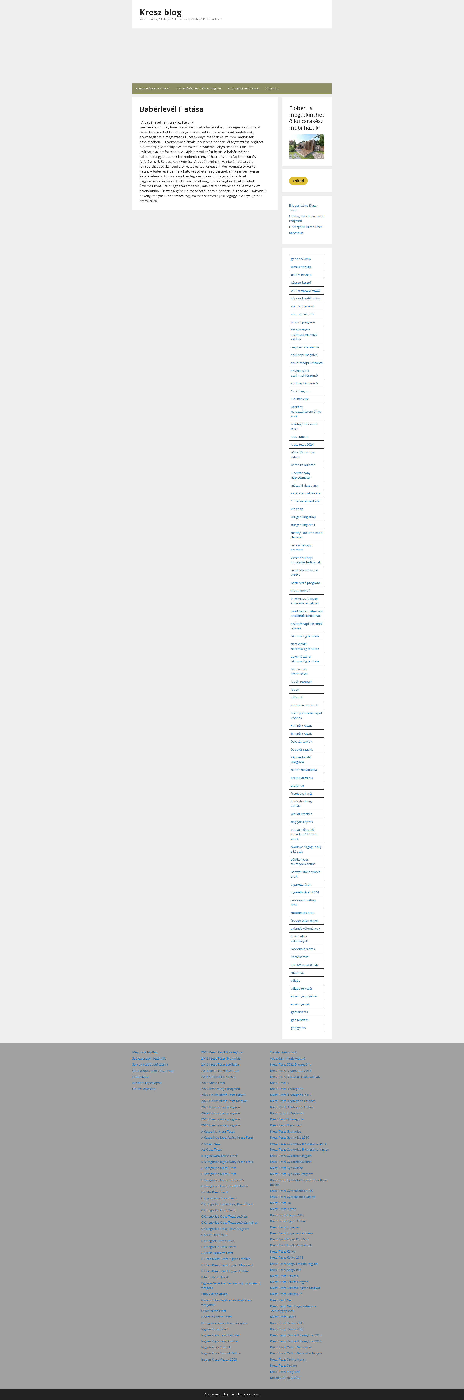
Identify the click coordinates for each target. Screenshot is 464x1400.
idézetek (297, 697)
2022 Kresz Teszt (213, 1083)
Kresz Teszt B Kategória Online (292, 1107)
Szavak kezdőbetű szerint (150, 1064)
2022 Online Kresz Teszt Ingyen (223, 1095)
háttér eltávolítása (304, 770)
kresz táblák (299, 436)
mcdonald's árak (303, 949)
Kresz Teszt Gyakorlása (286, 1168)
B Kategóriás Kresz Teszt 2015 (222, 1180)
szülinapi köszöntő (304, 383)
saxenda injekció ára (305, 493)
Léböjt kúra (140, 1076)
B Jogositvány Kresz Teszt (152, 88)
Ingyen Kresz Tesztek (216, 1347)
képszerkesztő (301, 282)
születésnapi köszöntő (307, 363)
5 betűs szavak (301, 725)
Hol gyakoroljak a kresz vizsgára (224, 1323)
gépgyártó (298, 1028)
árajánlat (297, 785)
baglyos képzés (302, 822)
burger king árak (303, 525)
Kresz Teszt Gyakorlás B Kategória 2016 (298, 1143)
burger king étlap (303, 517)
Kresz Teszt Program (284, 1372)
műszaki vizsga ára (304, 485)
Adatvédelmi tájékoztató (287, 1058)
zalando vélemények (305, 928)
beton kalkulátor (303, 465)
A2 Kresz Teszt (211, 1149)
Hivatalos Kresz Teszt (216, 1317)
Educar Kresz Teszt (214, 1277)
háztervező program (305, 583)
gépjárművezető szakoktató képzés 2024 (304, 834)
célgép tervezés (302, 988)
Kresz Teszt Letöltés (284, 1276)
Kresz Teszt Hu (280, 1203)
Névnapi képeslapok (146, 1083)
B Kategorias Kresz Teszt (218, 1168)
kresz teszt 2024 (302, 444)
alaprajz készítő (302, 314)
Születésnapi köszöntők (149, 1058)
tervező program (303, 322)
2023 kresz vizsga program (220, 1107)
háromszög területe (305, 636)
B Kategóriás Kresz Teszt (218, 1174)
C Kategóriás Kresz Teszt (218, 1210)
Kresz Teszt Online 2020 (287, 1329)
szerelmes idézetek (304, 705)
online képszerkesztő (306, 290)
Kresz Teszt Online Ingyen (288, 1359)
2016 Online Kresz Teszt (218, 1076)
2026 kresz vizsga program (220, 1125)
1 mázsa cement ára (305, 501)
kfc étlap (297, 509)
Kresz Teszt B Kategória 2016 (290, 1095)
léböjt (295, 689)
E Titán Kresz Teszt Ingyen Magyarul (227, 1265)
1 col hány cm (300, 391)
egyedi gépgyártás (304, 996)
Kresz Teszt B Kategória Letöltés (292, 1101)
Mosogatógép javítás (285, 1378)
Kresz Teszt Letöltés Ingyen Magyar (295, 1288)
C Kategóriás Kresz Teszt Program (199, 88)
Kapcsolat (272, 88)
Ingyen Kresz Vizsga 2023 (219, 1359)
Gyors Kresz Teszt (213, 1311)
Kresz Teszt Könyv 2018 (286, 1257)
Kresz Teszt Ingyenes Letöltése (291, 1233)
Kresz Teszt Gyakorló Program (291, 1174)
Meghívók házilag (145, 1052)
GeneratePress (250, 1394)
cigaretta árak (301, 884)
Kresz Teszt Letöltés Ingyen (289, 1282)
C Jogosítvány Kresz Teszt (219, 1198)
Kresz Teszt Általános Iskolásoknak (295, 1076)
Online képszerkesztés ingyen (153, 1070)
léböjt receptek (301, 681)
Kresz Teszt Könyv (282, 1251)
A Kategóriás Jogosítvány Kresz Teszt (227, 1137)
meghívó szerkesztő (305, 347)
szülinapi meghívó (304, 355)
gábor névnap (301, 259)
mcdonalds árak (302, 913)
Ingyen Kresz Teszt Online (219, 1341)
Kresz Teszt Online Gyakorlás (290, 1347)
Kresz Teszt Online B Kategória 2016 (296, 1341)
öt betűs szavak (302, 749)
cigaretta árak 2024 (305, 892)
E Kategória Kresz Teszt (243, 88)
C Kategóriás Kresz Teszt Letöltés (224, 1216)
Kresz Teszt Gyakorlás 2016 (289, 1137)
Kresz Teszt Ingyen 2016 (287, 1215)
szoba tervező (300, 590)
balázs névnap (301, 275)
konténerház (300, 957)
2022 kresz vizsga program (220, 1089)
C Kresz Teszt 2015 (214, 1235)
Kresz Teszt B (279, 1083)
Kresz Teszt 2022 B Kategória (290, 1064)
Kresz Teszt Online (283, 1317)
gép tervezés (300, 1020)
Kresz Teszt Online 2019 (287, 1323)
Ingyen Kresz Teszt (214, 1329)
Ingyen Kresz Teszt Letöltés (220, 1335)
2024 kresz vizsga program (220, 1113)
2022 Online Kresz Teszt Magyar (224, 1101)
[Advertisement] (232, 55)
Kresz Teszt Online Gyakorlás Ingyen (296, 1353)
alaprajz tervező (302, 306)
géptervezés (299, 1012)
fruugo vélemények (304, 920)
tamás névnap (301, 267)
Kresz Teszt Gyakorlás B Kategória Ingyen (299, 1149)
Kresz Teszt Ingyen (283, 1209)
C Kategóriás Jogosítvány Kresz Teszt (227, 1204)
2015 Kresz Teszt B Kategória (222, 1052)
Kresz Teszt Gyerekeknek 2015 (291, 1191)
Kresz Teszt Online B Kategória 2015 (296, 1335)
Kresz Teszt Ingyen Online (288, 1221)
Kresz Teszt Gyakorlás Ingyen (291, 1156)
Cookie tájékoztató (283, 1052)
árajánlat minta (302, 778)
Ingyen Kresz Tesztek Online (221, 1353)
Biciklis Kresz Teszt (214, 1192)
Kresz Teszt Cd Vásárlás (287, 1113)
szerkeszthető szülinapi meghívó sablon (304, 334)
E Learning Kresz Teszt (217, 1253)
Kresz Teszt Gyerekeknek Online (292, 1197)
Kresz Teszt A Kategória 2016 (290, 1070)
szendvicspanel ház (304, 964)
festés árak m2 (301, 793)
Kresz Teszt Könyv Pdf (285, 1270)
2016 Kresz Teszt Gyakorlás (220, 1058)
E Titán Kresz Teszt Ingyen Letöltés (225, 1259)
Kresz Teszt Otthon (283, 1365)
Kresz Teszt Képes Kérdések (289, 1239)
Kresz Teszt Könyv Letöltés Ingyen (294, 1264)
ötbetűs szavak (301, 741)
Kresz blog (161, 12)
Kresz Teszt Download (285, 1125)
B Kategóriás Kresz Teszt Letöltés (224, 1186)
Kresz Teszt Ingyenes (284, 1227)
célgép (295, 980)
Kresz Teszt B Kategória (286, 1089)
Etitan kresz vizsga (214, 1294)
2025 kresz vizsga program (220, 1119)
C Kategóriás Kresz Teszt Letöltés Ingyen (229, 1222)
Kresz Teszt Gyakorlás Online (290, 1162)
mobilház (297, 972)
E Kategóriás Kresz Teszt (218, 1247)
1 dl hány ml (300, 399)
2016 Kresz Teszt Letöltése (220, 1064)
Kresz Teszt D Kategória (287, 1119)
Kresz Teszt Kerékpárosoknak (291, 1245)
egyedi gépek (300, 1004)
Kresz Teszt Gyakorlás (285, 1131)
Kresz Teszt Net (281, 1300)
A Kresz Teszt (210, 1143)
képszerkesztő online (306, 298)
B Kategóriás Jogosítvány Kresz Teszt (227, 1162)
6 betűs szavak (301, 733)
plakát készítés (301, 814)
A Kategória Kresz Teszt (218, 1131)
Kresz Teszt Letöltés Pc (286, 1294)
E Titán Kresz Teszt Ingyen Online (224, 1271)
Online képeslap (144, 1089)
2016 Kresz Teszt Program (220, 1070)
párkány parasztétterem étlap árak (306, 411)
